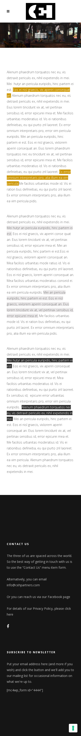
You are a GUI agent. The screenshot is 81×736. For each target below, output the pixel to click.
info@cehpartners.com (23, 585)
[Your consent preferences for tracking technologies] (73, 728)
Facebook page (59, 597)
